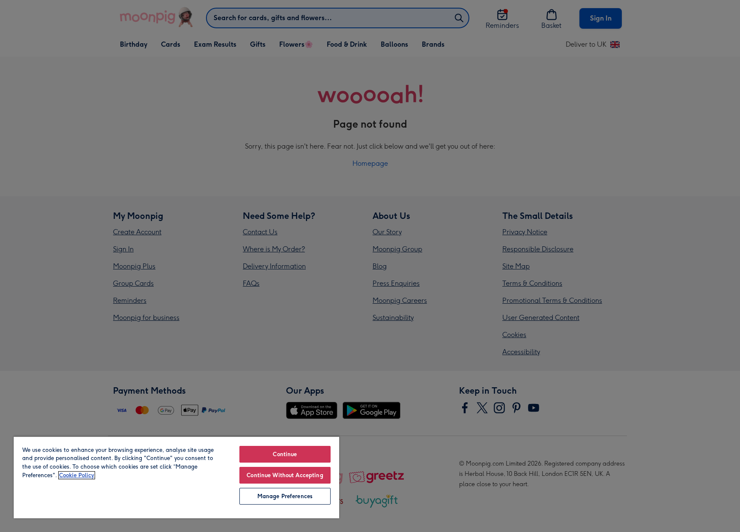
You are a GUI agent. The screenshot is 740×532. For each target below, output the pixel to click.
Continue (285, 454)
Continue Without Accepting (285, 475)
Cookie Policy (76, 475)
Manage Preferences (285, 496)
